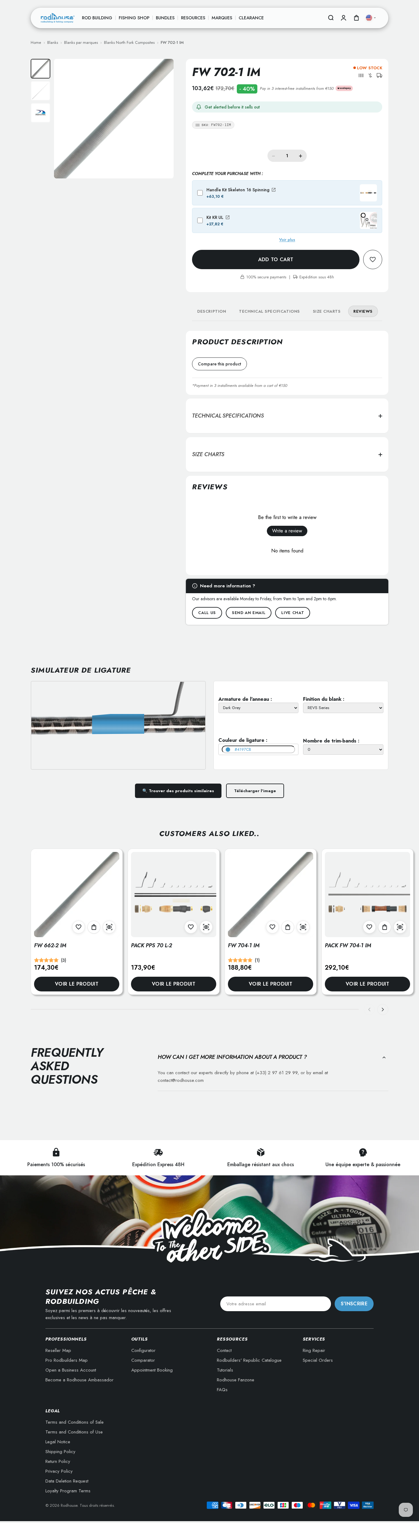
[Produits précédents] (369, 1009)
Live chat (292, 613)
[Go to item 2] (40, 91)
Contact (224, 1350)
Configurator (143, 1350)
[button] (361, 75)
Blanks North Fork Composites (129, 42)
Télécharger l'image (255, 791)
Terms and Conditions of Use (74, 1432)
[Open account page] (343, 18)
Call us (207, 613)
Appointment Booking (152, 1370)
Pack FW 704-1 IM (348, 945)
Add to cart (276, 259)
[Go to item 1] (40, 68)
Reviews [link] (363, 311)
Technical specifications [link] (269, 311)
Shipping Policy (60, 1451)
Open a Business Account (70, 1370)
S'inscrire (354, 1303)
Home (36, 42)
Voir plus (287, 239)
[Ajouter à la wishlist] (78, 927)
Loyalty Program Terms (67, 1490)
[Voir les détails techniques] (109, 927)
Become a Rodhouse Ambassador (79, 1379)
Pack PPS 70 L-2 (151, 945)
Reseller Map (58, 1350)
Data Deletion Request (66, 1481)
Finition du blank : (323, 699)
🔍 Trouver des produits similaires (178, 791)
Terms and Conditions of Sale (74, 1422)
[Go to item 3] (40, 113)
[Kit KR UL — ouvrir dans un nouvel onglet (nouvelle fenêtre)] (227, 217)
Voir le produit (76, 983)
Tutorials (225, 1370)
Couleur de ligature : (242, 740)
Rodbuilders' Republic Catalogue (249, 1360)
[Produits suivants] (382, 1009)
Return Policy (57, 1461)
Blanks (52, 42)
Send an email (248, 613)
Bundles (165, 18)
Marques (222, 18)
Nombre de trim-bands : (331, 740)
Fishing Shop (134, 18)
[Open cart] (356, 18)
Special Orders (318, 1360)
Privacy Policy (59, 1471)
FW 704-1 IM (243, 945)
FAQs (222, 1389)
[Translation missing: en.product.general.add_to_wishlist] (372, 259)
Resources (193, 18)
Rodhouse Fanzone (235, 1379)
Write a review (287, 530)
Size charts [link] (327, 311)
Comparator (143, 1360)
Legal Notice (57, 1441)
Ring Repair (314, 1350)
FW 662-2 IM (50, 945)
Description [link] (211, 311)
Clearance (251, 18)
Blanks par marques (81, 42)
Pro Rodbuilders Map (66, 1360)
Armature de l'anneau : (245, 699)
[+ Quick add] (93, 927)
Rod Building (97, 18)
